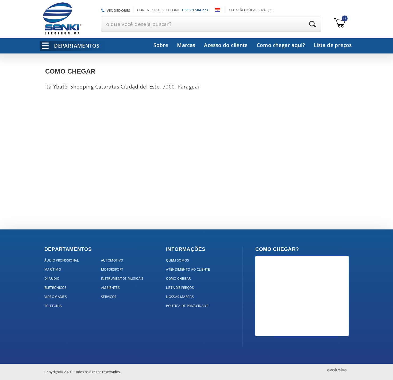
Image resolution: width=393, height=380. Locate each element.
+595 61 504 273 (195, 9)
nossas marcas (180, 296)
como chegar (178, 278)
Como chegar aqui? (281, 45)
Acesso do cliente (226, 45)
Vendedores (118, 10)
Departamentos (76, 45)
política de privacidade (187, 306)
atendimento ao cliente (188, 269)
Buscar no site (312, 24)
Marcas (186, 45)
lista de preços (180, 287)
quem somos (177, 260)
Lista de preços (333, 45)
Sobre (160, 45)
